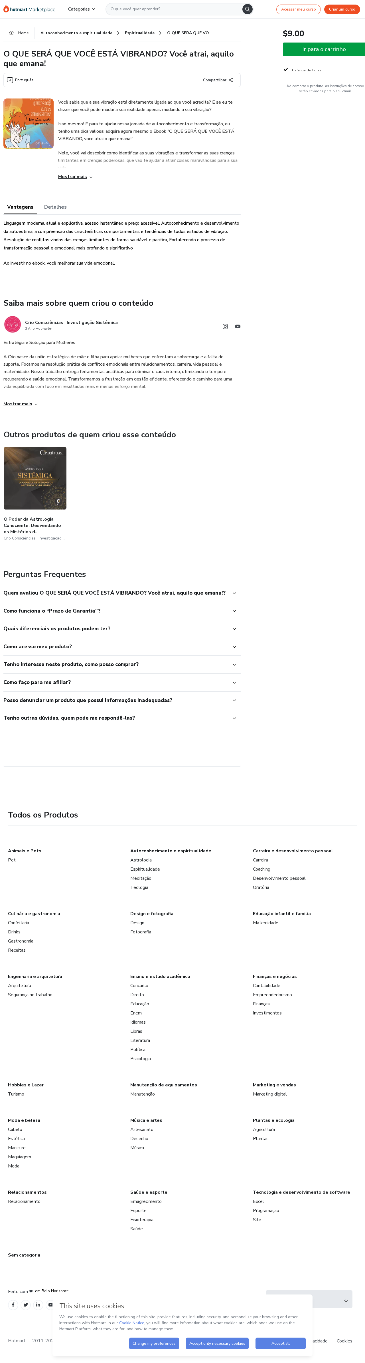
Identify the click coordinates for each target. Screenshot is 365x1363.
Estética (16, 1139)
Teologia (139, 887)
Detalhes (55, 207)
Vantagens (20, 207)
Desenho (139, 1139)
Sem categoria (24, 1255)
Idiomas (138, 1022)
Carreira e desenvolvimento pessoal (293, 851)
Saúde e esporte (148, 1192)
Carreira (260, 860)
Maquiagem (19, 1157)
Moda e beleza (24, 1120)
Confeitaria (18, 923)
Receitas (17, 950)
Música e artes (146, 1120)
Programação (266, 1210)
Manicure (17, 1148)
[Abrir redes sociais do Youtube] (238, 327)
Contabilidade (266, 986)
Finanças (261, 1004)
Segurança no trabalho (30, 995)
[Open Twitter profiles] (25, 1305)
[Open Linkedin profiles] (38, 1305)
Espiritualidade (145, 869)
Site (257, 1220)
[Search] (247, 9)
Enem (136, 1013)
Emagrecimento (146, 1201)
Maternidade (265, 923)
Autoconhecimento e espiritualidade (170, 851)
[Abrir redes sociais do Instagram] (225, 327)
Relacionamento (24, 1201)
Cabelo (15, 1129)
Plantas (261, 1139)
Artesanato (141, 1129)
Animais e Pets (24, 851)
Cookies (344, 1341)
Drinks (14, 932)
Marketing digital (270, 1094)
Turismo (16, 1094)
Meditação (140, 878)
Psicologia (140, 1059)
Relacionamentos (27, 1192)
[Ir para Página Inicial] (31, 9)
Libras (136, 1031)
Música (137, 1148)
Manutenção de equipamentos (163, 1085)
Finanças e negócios (275, 976)
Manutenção (142, 1094)
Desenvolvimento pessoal (279, 878)
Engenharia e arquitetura (35, 976)
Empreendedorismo (272, 995)
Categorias (79, 9)
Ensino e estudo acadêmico (160, 976)
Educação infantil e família (282, 914)
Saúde (136, 1229)
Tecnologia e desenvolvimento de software (301, 1192)
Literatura (140, 1040)
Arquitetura (19, 986)
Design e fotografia (151, 914)
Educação (139, 1004)
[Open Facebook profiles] (13, 1305)
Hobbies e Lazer (26, 1085)
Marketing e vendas (274, 1085)
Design (137, 923)
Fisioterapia (141, 1220)
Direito (137, 995)
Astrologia (141, 860)
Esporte (138, 1210)
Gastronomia (20, 941)
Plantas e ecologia (274, 1120)
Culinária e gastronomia (34, 914)
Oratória (261, 887)
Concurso (139, 986)
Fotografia (140, 932)
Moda (13, 1166)
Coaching (261, 869)
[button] (115, 593)
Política (137, 1049)
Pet (12, 860)
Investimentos (267, 1013)
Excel (258, 1201)
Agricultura (264, 1129)
